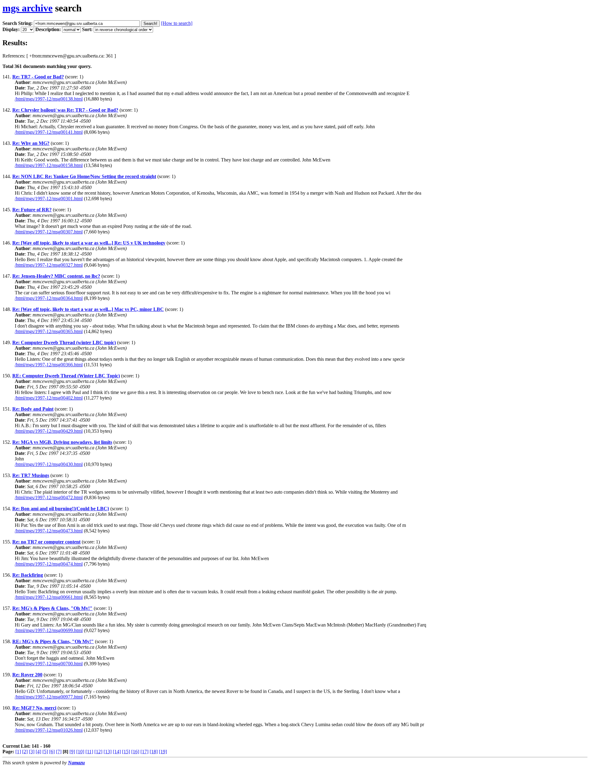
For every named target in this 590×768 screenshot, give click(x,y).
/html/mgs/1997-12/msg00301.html (49, 198)
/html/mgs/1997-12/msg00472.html (49, 497)
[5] (45, 751)
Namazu (76, 762)
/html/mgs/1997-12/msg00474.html (49, 564)
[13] (108, 751)
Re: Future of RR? (32, 209)
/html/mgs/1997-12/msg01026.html (49, 730)
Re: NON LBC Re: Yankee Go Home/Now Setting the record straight (84, 176)
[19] (163, 751)
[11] (89, 751)
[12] (98, 751)
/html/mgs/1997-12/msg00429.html (49, 431)
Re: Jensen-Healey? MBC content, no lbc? (56, 276)
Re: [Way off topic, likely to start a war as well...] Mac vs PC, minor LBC (88, 309)
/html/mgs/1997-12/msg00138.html (49, 98)
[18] (154, 751)
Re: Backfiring (27, 575)
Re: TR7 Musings (30, 475)
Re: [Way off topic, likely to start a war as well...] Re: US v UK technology (88, 242)
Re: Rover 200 (27, 674)
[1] (18, 751)
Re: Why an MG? (30, 143)
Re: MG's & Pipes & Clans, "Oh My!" (52, 608)
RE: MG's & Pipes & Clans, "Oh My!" (53, 641)
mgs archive (27, 8)
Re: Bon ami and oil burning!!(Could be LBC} (60, 508)
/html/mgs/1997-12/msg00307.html (49, 231)
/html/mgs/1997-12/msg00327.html (49, 265)
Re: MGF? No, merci (34, 707)
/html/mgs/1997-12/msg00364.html (49, 298)
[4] (38, 751)
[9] (72, 751)
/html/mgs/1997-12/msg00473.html (49, 530)
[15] (126, 751)
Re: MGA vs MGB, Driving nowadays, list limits (62, 442)
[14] (117, 751)
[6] (52, 751)
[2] (25, 751)
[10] (80, 751)
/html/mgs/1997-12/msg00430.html (49, 464)
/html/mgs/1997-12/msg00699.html (49, 630)
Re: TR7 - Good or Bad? (38, 76)
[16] (135, 751)
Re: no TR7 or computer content (46, 541)
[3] (31, 751)
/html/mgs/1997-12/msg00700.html (49, 663)
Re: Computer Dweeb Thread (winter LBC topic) (64, 342)
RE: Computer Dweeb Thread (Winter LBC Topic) (66, 375)
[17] (144, 751)
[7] (58, 751)
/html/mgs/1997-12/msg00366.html (49, 364)
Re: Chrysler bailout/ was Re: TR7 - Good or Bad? (65, 110)
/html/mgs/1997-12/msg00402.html (49, 397)
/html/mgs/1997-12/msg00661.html (49, 597)
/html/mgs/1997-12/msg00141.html (49, 132)
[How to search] (176, 23)
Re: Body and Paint (32, 409)
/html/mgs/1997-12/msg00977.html (49, 696)
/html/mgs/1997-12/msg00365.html (49, 331)
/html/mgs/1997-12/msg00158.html (49, 165)
